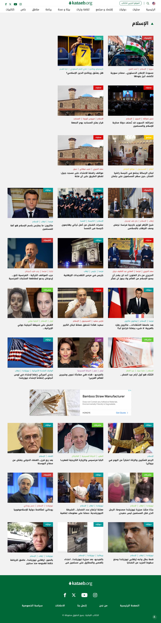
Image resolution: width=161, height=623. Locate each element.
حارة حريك (141, 370)
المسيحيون (141, 169)
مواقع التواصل (129, 169)
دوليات (122, 9)
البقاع (151, 169)
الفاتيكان (75, 456)
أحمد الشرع (133, 69)
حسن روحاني (29, 505)
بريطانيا (100, 555)
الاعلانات (60, 605)
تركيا (51, 271)
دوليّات (98, 190)
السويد (137, 118)
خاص (23, 9)
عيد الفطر (130, 370)
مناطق (35, 9)
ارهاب (43, 221)
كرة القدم (64, 69)
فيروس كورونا (89, 118)
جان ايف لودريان (131, 221)
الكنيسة (91, 221)
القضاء (50, 456)
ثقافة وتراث (82, 9)
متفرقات (47, 290)
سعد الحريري (98, 169)
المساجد (76, 118)
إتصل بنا (82, 605)
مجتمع (149, 137)
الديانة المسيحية (84, 370)
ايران (51, 321)
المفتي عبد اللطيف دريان (123, 271)
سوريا (151, 69)
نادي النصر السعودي (78, 69)
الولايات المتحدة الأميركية (42, 370)
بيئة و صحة (64, 9)
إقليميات (148, 38)
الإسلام (143, 69)
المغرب (100, 456)
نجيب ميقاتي (85, 169)
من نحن (103, 605)
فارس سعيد (98, 321)
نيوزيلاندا (25, 370)
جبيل (75, 169)
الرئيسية (150, 9)
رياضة (48, 9)
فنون (99, 339)
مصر (95, 370)
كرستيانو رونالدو (96, 69)
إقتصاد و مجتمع (104, 9)
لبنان (101, 370)
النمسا (82, 221)
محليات (136, 9)
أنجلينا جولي (33, 321)
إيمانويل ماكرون (131, 321)
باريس (93, 271)
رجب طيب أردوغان (32, 271)
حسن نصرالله (148, 118)
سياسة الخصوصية (32, 605)
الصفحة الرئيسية (129, 605)
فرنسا (50, 221)
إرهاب (151, 221)
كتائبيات (10, 9)
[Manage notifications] (154, 616)
